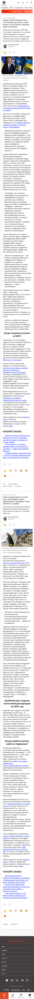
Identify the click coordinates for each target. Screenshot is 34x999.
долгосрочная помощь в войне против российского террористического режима (15, 370)
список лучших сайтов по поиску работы (16, 837)
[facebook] (7, 980)
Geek (28, 990)
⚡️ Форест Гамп (16, 11)
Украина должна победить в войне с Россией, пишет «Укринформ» (16, 125)
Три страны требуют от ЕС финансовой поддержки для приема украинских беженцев (15, 895)
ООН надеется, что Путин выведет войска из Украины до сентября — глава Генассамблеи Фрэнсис (16, 447)
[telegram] (22, 980)
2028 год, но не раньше (12, 360)
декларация (14, 924)
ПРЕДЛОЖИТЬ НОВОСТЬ (17, 941)
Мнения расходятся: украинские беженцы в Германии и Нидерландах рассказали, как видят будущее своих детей (16, 879)
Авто (23, 990)
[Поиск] (27, 2)
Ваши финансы (15, 990)
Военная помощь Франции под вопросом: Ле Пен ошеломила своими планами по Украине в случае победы (16, 438)
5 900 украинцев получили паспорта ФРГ (15, 849)
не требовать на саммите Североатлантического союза (15, 398)
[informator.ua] (4, 2)
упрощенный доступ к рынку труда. (16, 805)
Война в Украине (7, 486)
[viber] (27, 980)
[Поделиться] (10, 52)
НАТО (4, 484)
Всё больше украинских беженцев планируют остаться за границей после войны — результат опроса (16, 887)
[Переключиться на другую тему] (23, 2)
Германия (5, 924)
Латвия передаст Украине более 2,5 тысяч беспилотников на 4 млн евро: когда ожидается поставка (17, 455)
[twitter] (17, 980)
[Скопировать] (14, 52)
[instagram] (12, 980)
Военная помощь (13, 484)
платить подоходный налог (14, 563)
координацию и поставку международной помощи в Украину (17, 108)
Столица (6, 990)
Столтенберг (18, 486)
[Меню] (31, 2)
